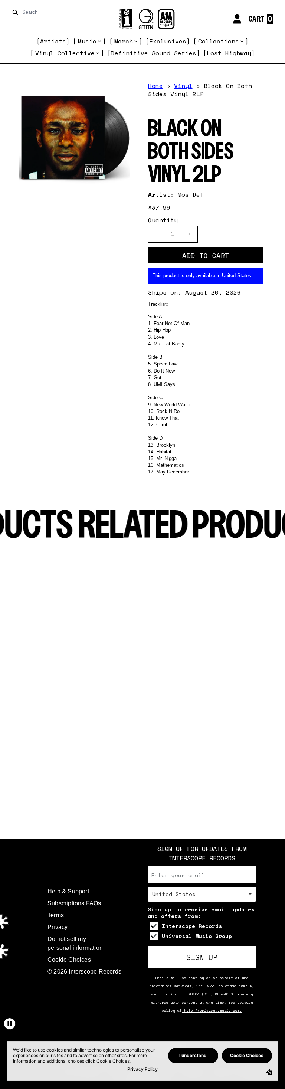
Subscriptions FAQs (74, 903)
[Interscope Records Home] (142, 19)
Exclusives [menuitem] (167, 41)
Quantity (163, 220)
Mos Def (191, 194)
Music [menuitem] (87, 41)
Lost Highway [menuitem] (229, 53)
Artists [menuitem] (53, 41)
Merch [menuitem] (123, 41)
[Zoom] (74, 137)
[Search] (16, 12)
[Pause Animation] (9, 1024)
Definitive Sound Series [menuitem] (153, 53)
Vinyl (183, 85)
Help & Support (68, 891)
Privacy (58, 927)
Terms (56, 915)
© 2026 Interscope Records (84, 971)
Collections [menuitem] (218, 41)
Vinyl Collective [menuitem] (65, 53)
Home (155, 85)
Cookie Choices (69, 960)
